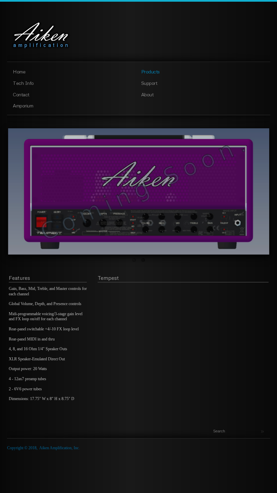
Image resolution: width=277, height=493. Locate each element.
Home (19, 71)
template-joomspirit (138, 486)
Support (149, 83)
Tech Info (23, 83)
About (147, 94)
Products (150, 71)
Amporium (23, 105)
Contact (21, 94)
